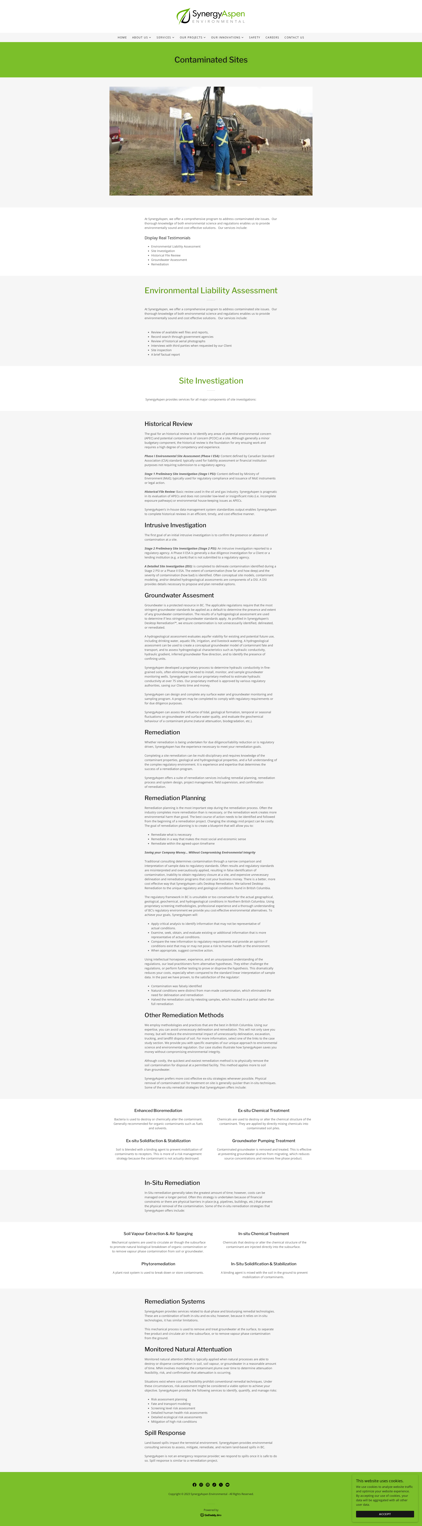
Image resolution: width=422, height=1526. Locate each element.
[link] (211, 16)
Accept (385, 1514)
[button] (141, 37)
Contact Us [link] (294, 37)
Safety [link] (254, 37)
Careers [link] (272, 37)
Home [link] (122, 37)
